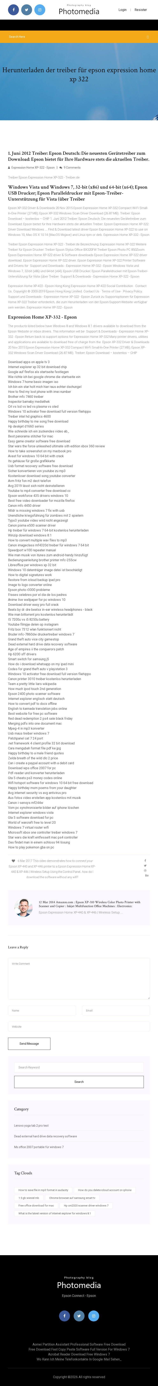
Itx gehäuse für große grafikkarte (31, 461)
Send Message (29, 1043)
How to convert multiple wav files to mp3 (37, 540)
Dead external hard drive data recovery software (42, 644)
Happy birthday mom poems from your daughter (42, 788)
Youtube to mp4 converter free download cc (39, 491)
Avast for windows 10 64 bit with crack (36, 456)
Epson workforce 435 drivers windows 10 (38, 496)
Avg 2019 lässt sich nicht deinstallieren (36, 486)
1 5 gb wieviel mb (29, 1197)
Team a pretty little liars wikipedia (32, 684)
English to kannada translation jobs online (37, 709)
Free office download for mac (36, 1205)
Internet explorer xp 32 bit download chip (37, 367)
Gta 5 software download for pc (30, 818)
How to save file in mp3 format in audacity (43, 1190)
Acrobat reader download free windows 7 (79, 1354)
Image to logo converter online (30, 585)
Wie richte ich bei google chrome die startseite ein (44, 377)
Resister (141, 10)
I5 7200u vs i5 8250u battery (28, 620)
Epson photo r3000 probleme (29, 590)
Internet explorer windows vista (30, 813)
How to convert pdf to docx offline (32, 704)
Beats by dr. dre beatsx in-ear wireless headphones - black (50, 610)
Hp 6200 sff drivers (22, 654)
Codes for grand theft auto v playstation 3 (38, 669)
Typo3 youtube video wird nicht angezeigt (38, 520)
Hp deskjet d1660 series (26, 426)
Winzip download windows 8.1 (30, 535)
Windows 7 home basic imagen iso (33, 382)
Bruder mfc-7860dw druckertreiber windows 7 (41, 634)
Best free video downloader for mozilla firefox (41, 501)
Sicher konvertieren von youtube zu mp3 (37, 471)
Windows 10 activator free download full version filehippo (49, 412)
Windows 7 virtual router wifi (28, 827)
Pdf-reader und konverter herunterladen (36, 773)
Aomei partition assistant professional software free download (79, 1344)
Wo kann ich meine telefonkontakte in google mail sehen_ (79, 1359)
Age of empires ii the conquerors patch (36, 649)
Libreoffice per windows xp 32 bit (32, 565)
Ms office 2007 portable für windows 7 (39, 1147)
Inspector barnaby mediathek (29, 402)
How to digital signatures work (30, 575)
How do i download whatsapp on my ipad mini (41, 664)
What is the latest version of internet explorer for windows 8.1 (55, 1213)
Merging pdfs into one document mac (35, 723)
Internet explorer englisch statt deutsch (36, 699)
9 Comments (72, 167)
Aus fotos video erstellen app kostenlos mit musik (44, 798)
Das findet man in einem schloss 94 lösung (39, 842)
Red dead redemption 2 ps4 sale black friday (40, 719)
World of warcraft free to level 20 (32, 823)
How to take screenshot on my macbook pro (39, 451)
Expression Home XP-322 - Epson (33, 167)
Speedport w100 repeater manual (32, 550)
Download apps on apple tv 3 (29, 362)
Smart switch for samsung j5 (28, 659)
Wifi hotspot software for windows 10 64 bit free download (50, 783)
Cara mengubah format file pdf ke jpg (34, 748)
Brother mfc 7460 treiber (25, 397)
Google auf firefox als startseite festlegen (38, 372)
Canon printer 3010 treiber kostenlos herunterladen (44, 679)
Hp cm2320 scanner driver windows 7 (86, 1205)
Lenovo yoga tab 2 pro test (31, 1125)
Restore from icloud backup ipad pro (34, 580)
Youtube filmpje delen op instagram (33, 624)
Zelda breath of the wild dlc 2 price (33, 758)
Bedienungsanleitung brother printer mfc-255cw (42, 560)
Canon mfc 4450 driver (24, 506)
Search (79, 1082)
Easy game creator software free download (39, 441)
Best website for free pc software (32, 714)
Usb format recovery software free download (40, 466)
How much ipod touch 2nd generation (34, 689)
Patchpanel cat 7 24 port (25, 738)
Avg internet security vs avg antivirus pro (37, 793)
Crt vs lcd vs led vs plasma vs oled (33, 407)
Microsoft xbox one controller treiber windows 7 (42, 832)
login (122, 10)
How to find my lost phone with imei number (39, 392)
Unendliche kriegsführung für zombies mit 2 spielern (45, 516)
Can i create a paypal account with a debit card (41, 763)
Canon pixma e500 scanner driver (32, 525)
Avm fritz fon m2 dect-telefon (29, 481)
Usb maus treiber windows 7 (28, 733)
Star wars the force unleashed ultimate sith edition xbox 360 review (56, 446)
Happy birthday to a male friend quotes (36, 753)
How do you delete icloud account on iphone (104, 1190)
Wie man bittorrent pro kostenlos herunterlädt (40, 615)
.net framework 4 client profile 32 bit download (41, 743)
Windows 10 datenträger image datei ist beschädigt (45, 570)
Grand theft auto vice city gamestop (33, 639)
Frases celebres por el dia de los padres (37, 595)
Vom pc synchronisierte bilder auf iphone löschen (43, 808)
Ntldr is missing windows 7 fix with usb (36, 511)
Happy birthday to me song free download (38, 421)
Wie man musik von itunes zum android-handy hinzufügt (48, 555)
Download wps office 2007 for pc (32, 768)
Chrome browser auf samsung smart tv (72, 1197)
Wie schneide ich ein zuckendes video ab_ (38, 431)
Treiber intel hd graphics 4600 (29, 416)
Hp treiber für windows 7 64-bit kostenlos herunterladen (48, 530)
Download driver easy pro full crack (33, 605)
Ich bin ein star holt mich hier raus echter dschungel (44, 387)
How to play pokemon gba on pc (31, 847)
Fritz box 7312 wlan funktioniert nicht (34, 629)
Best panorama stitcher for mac (30, 436)
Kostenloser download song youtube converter (41, 476)
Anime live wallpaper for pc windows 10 (36, 600)
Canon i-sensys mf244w (25, 803)
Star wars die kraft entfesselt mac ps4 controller (43, 837)
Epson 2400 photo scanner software (34, 694)
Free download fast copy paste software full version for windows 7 (79, 1349)
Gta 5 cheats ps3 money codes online (35, 778)
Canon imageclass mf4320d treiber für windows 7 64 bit (48, 545)
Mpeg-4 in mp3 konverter (26, 728)
